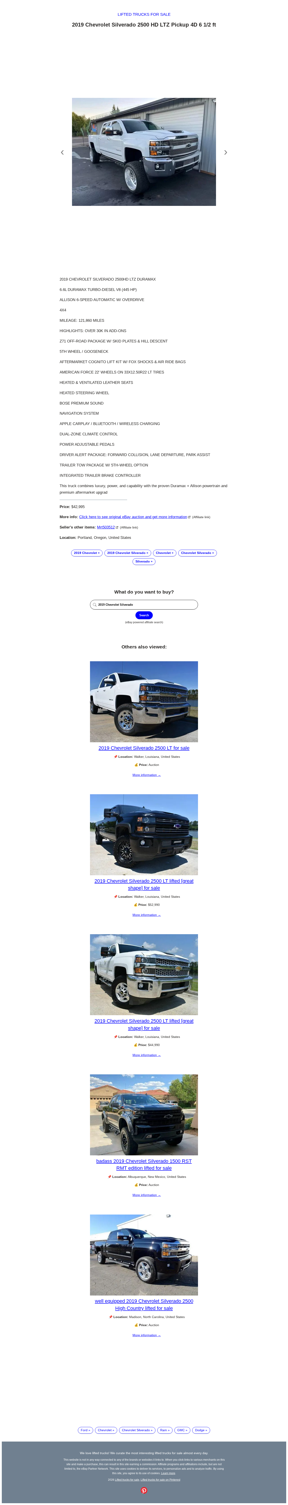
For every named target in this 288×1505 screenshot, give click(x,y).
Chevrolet (163, 553)
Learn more (168, 1473)
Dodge (200, 1430)
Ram (163, 1430)
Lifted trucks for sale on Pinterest (160, 1479)
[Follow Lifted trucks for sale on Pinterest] (144, 1492)
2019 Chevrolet (85, 553)
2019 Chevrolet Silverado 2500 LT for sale (144, 748)
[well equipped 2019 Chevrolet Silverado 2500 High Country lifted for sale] (144, 1294)
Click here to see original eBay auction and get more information (133, 517)
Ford (84, 1430)
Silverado (142, 561)
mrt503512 (106, 527)
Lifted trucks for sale (144, 14)
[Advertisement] (144, 63)
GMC (181, 1430)
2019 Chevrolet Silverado (126, 553)
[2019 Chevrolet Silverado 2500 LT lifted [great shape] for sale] (144, 874)
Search (144, 615)
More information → (147, 775)
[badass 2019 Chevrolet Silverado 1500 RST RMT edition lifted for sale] (144, 1154)
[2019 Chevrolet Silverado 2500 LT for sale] (144, 741)
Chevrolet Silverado (196, 553)
